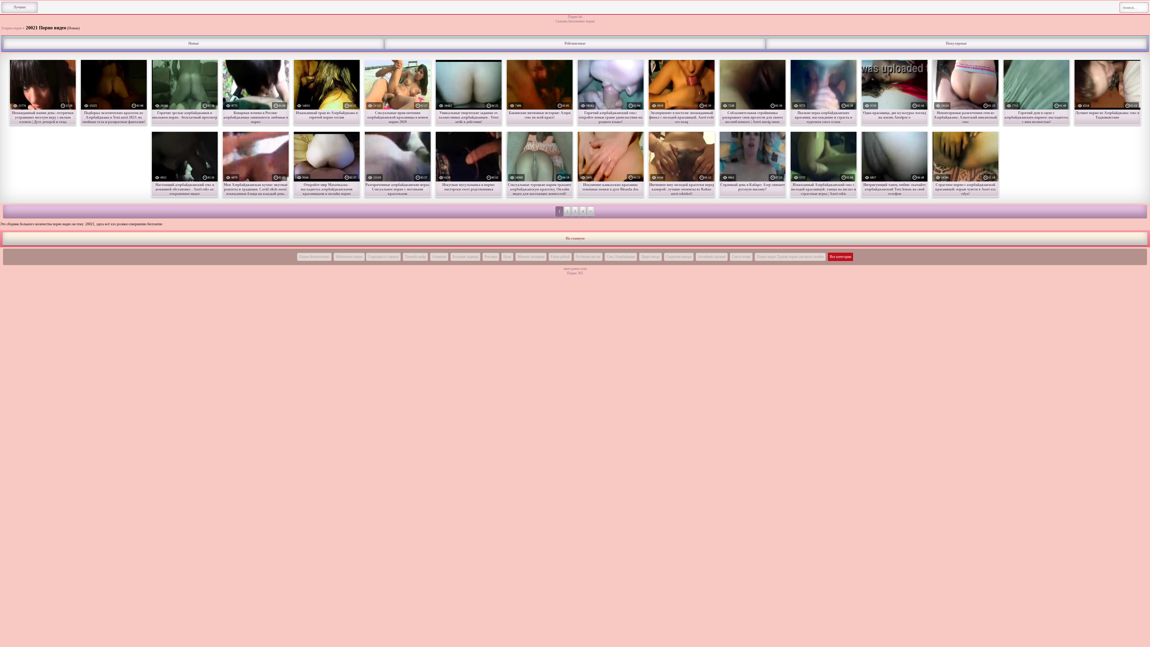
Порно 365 (575, 273)
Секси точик (741, 257)
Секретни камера (678, 257)
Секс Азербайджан (621, 257)
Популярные (956, 43)
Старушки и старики (383, 257)
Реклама (491, 257)
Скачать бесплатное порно (575, 21)
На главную (575, 238)
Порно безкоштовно (314, 257)
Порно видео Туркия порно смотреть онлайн (790, 257)
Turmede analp (415, 257)
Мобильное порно (349, 257)
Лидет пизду (650, 257)
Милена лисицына (531, 257)
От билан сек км (588, 257)
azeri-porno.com (575, 269)
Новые (193, 43)
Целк (507, 257)
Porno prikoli (560, 257)
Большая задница (465, 257)
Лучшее (19, 7)
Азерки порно (11, 28)
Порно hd (575, 17)
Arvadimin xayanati (712, 257)
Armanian (439, 257)
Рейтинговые (575, 43)
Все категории (840, 257)
